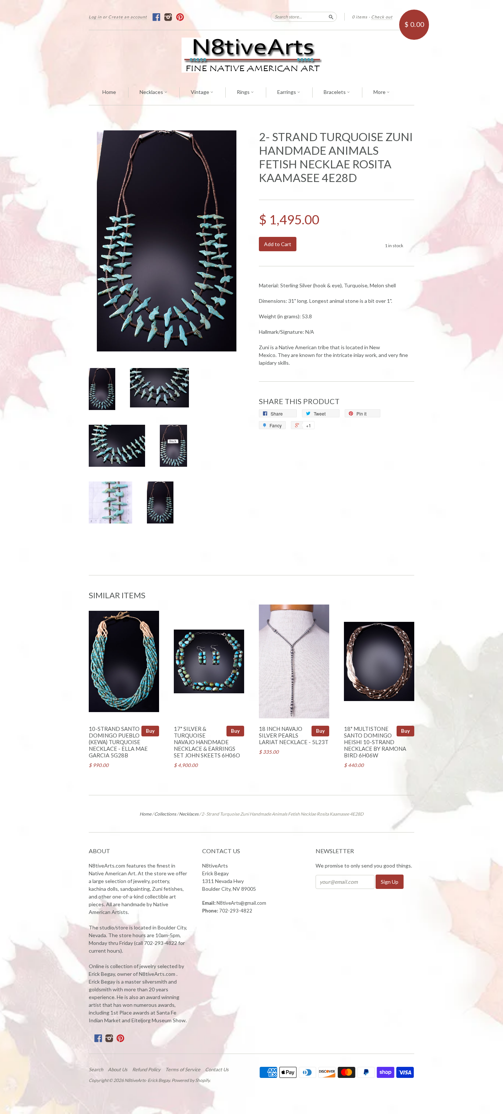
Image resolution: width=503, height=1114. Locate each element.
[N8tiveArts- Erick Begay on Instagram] (168, 17)
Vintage (200, 92)
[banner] (251, 55)
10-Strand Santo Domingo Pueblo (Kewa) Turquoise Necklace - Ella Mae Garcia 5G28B (118, 741)
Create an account (127, 16)
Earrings (287, 92)
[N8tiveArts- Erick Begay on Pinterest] (180, 17)
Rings (244, 92)
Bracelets (335, 92)
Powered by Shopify (191, 1080)
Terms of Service (182, 1069)
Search (96, 1069)
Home (109, 92)
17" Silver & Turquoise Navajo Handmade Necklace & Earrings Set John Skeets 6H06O (207, 741)
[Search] (331, 16)
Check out (382, 16)
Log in (95, 16)
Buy (150, 731)
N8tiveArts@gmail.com (241, 903)
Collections (165, 814)
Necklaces (152, 92)
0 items (359, 16)
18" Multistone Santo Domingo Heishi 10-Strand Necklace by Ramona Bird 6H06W (375, 741)
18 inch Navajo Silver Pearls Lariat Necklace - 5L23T (293, 735)
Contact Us (217, 1069)
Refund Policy (146, 1069)
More (380, 92)
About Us (117, 1069)
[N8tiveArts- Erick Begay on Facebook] (156, 17)
